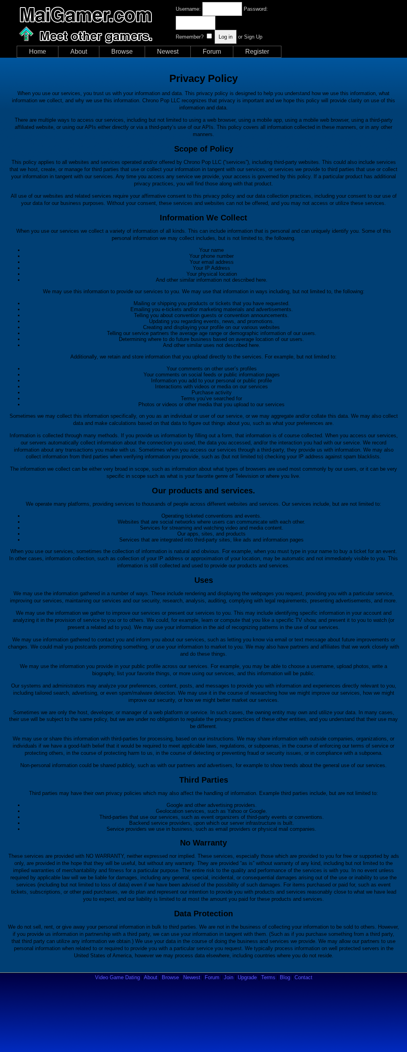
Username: (188, 9)
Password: (256, 9)
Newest (167, 51)
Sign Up (253, 37)
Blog (285, 977)
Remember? (190, 37)
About (78, 51)
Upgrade (247, 977)
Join (228, 977)
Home (37, 51)
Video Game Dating (117, 977)
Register (257, 51)
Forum (212, 51)
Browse (122, 51)
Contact (303, 977)
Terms (268, 977)
